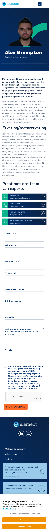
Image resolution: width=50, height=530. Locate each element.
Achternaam (10, 245)
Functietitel (10, 273)
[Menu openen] (45, 4)
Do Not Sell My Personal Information (24, 514)
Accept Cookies (24, 526)
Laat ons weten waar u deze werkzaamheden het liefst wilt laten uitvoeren (22, 331)
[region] (24, 512)
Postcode (9, 317)
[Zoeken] (40, 4)
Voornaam (9, 233)
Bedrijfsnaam (11, 261)
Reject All (24, 520)
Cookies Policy (9, 509)
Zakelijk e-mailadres (14, 289)
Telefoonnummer (13, 301)
